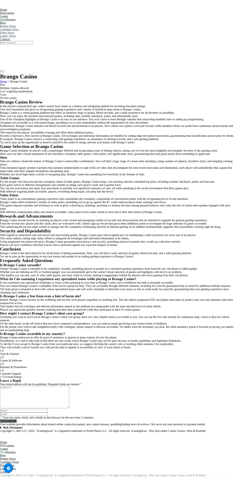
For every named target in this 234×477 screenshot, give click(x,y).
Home (3, 9)
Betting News (8, 26)
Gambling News (9, 29)
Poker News (7, 32)
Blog (3, 22)
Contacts (5, 39)
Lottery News (8, 35)
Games (4, 16)
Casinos (9, 12)
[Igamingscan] (16, 6)
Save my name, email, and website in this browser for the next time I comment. (48, 417)
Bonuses (11, 19)
